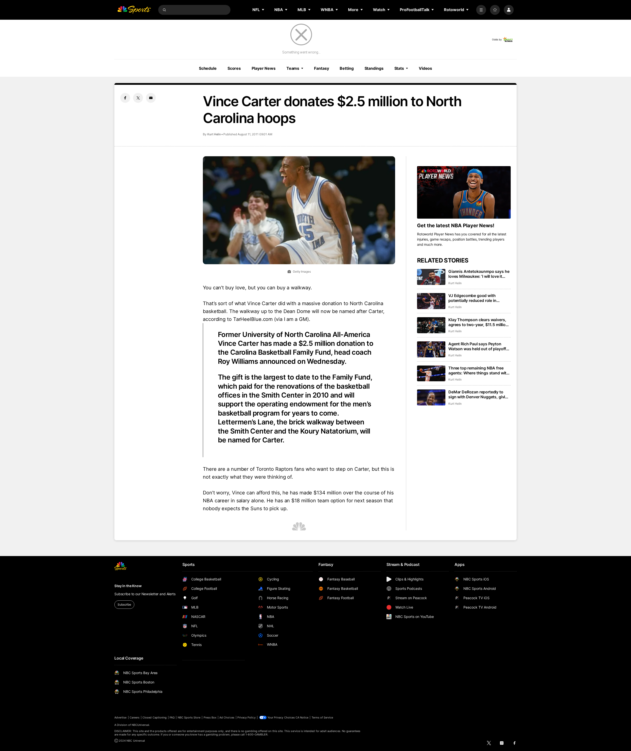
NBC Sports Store (189, 717)
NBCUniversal (140, 725)
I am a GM (295, 319)
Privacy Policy (246, 717)
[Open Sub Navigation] (263, 9)
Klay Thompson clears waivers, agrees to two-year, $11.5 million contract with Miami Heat (478, 322)
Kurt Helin (214, 134)
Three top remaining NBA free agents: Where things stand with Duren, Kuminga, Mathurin (478, 370)
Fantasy (321, 68)
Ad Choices (226, 717)
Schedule (208, 68)
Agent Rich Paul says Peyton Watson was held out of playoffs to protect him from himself (478, 346)
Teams (292, 68)
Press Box (210, 717)
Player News (264, 68)
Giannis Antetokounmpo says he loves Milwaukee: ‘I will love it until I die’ (478, 274)
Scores (234, 68)
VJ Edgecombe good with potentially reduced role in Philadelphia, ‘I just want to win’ (477, 298)
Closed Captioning (154, 717)
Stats (399, 68)
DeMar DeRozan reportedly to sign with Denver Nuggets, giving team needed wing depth (479, 394)
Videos (425, 68)
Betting (346, 68)
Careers (135, 717)
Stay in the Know (128, 586)
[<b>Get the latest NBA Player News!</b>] (464, 192)
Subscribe (124, 604)
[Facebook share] (125, 98)
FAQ (172, 717)
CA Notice (302, 717)
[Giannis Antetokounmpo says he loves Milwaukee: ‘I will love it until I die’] (431, 277)
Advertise (120, 717)
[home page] (134, 10)
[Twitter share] (138, 98)
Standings (374, 68)
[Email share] (151, 98)
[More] (481, 10)
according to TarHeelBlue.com (238, 319)
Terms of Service (322, 717)
